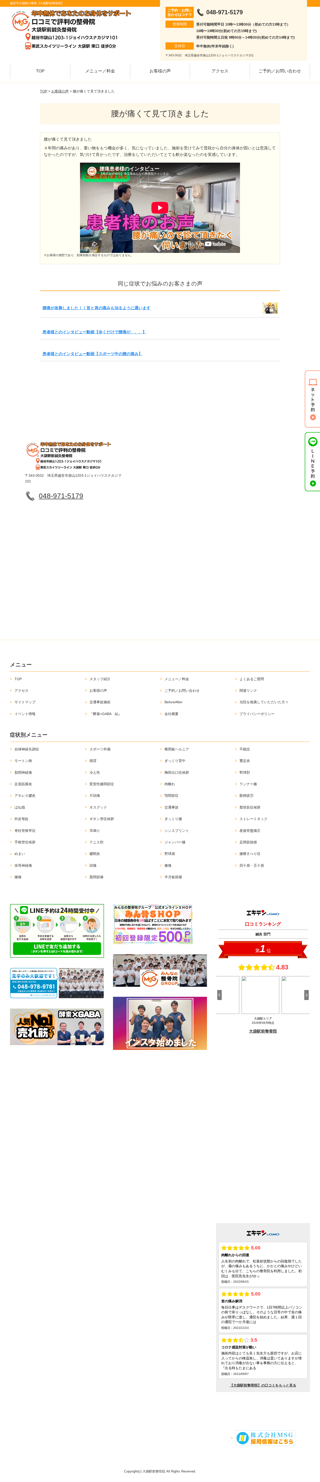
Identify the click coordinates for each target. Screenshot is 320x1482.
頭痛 (93, 865)
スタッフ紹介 (100, 679)
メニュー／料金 (100, 71)
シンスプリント (176, 831)
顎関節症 (171, 796)
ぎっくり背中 (175, 761)
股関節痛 (97, 877)
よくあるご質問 (252, 679)
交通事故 (171, 807)
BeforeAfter (173, 702)
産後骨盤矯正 (250, 831)
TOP (40, 71)
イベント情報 (25, 714)
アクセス (220, 71)
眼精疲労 (247, 796)
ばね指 (19, 807)
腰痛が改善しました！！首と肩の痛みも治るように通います (96, 308)
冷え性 (95, 772)
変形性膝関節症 (102, 784)
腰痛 (18, 877)
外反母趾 (21, 819)
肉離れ (169, 784)
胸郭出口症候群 (176, 772)
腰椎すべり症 (250, 854)
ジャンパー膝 (175, 842)
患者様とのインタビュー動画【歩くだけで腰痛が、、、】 (94, 332)
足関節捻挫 (248, 842)
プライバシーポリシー (257, 714)
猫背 (93, 761)
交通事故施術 (100, 702)
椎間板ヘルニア (176, 749)
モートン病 (23, 761)
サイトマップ (25, 702)
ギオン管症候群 (102, 819)
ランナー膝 (248, 784)
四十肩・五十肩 (252, 865)
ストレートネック (254, 819)
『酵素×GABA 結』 (106, 714)
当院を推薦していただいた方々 (264, 702)
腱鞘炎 (95, 854)
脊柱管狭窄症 (25, 831)
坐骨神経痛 (23, 865)
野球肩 (169, 854)
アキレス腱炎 (25, 796)
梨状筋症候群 (250, 807)
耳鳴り (95, 831)
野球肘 (245, 772)
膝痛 (168, 865)
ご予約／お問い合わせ (279, 71)
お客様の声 (160, 71)
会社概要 (171, 714)
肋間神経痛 (23, 772)
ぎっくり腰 (173, 819)
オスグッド (98, 807)
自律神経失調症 (26, 749)
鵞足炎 (245, 761)
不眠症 (245, 749)
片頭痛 (95, 796)
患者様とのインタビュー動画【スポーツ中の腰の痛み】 (92, 354)
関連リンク (248, 690)
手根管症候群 (25, 842)
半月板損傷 (173, 877)
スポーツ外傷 (100, 749)
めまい (19, 854)
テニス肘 (97, 842)
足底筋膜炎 (23, 784)
